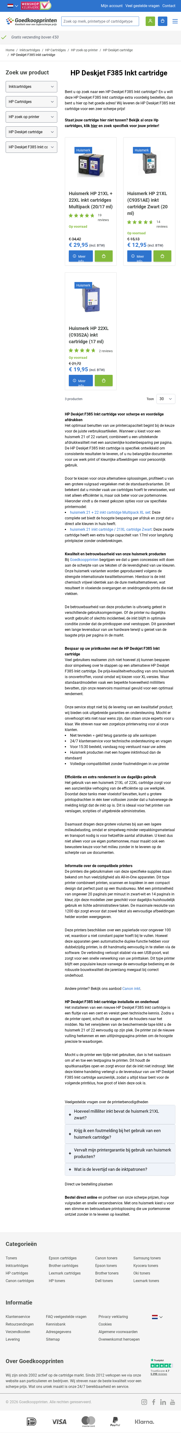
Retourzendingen (20, 1324)
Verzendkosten (18, 1332)
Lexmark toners (146, 1281)
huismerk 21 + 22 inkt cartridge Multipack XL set (110, 512)
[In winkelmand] (104, 256)
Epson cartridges (63, 1258)
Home (10, 50)
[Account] (150, 21)
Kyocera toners (145, 1265)
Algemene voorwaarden (118, 1332)
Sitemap (53, 1339)
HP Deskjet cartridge (118, 50)
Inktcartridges (30, 50)
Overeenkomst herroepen (119, 1339)
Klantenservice (18, 1316)
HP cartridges (17, 1273)
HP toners (57, 1281)
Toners (11, 1258)
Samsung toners (147, 1258)
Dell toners (104, 1281)
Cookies (105, 1324)
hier (94, 126)
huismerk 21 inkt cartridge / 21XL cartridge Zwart (111, 529)
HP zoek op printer (84, 50)
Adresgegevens (58, 1332)
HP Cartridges (55, 50)
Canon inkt (131, 988)
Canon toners (106, 1258)
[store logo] (32, 21)
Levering (13, 1339)
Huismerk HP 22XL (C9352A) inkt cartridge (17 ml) (89, 334)
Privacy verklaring (113, 1316)
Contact (168, 6)
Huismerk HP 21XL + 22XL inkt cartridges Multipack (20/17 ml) (91, 200)
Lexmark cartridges (65, 1273)
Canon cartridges (20, 1281)
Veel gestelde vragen (142, 6)
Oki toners (141, 1273)
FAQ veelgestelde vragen (66, 1316)
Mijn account (112, 6)
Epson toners (106, 1265)
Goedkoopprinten (84, 559)
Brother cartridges (63, 1265)
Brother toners (107, 1273)
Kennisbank (56, 1324)
